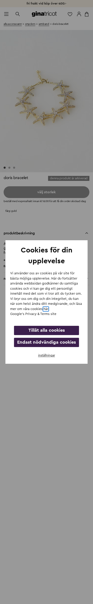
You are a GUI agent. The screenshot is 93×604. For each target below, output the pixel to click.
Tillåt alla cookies (46, 330)
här (46, 309)
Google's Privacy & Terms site (33, 314)
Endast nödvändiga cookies (46, 342)
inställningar (46, 355)
